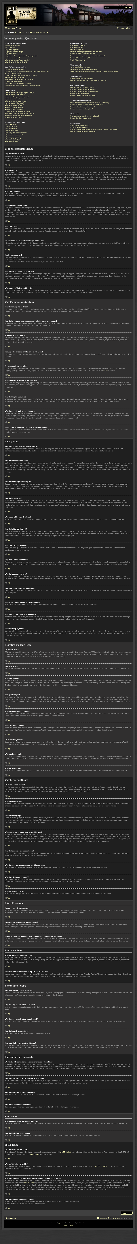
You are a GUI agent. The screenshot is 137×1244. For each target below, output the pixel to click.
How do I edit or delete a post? (15, 95)
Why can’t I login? (10, 54)
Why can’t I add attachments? (14, 107)
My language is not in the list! (14, 77)
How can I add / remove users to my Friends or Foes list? (88, 80)
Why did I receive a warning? (14, 109)
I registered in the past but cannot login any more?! (21, 56)
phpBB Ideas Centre (102, 1166)
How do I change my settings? (15, 69)
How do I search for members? (80, 93)
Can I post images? (11, 131)
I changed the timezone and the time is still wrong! (21, 75)
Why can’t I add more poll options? (16, 101)
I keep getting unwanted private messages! (84, 69)
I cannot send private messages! (80, 67)
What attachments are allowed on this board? (84, 116)
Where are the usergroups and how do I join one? (86, 52)
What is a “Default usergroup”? (80, 58)
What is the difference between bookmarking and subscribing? (90, 103)
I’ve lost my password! (12, 58)
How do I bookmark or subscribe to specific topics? (86, 105)
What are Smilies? (11, 128)
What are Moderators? (77, 47)
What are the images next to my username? (19, 79)
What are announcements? (14, 135)
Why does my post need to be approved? (18, 115)
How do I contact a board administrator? (83, 131)
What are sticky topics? (12, 137)
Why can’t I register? (11, 50)
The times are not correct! (13, 73)
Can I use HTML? (11, 126)
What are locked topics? (13, 139)
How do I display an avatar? (14, 81)
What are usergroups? (77, 50)
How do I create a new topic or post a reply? (19, 93)
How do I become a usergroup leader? (82, 54)
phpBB (105, 371)
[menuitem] (18, 28)
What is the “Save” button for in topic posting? (20, 113)
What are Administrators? (78, 45)
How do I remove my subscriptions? (81, 109)
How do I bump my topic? (13, 117)
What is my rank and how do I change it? (18, 83)
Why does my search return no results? (83, 89)
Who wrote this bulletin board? (79, 125)
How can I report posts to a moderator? (18, 111)
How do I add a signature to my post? (17, 97)
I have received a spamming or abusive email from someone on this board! (94, 71)
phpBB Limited (65, 1152)
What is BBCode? (10, 124)
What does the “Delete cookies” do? (16, 62)
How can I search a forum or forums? (82, 87)
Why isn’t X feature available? (79, 127)
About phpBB (35, 1154)
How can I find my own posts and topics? (83, 95)
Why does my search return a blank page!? (84, 91)
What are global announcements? (16, 133)
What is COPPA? (10, 47)
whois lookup (29, 1183)
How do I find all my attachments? (81, 118)
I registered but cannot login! (14, 52)
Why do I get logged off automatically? (17, 60)
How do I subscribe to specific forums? (82, 107)
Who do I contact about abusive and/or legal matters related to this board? (93, 129)
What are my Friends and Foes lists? (82, 78)
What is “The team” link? (77, 60)
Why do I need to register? (13, 45)
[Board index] (22, 14)
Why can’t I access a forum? (14, 105)
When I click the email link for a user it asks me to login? (23, 85)
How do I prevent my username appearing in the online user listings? (27, 71)
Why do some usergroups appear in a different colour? (87, 56)
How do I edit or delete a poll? (14, 103)
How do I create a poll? (12, 99)
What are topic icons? (12, 141)
